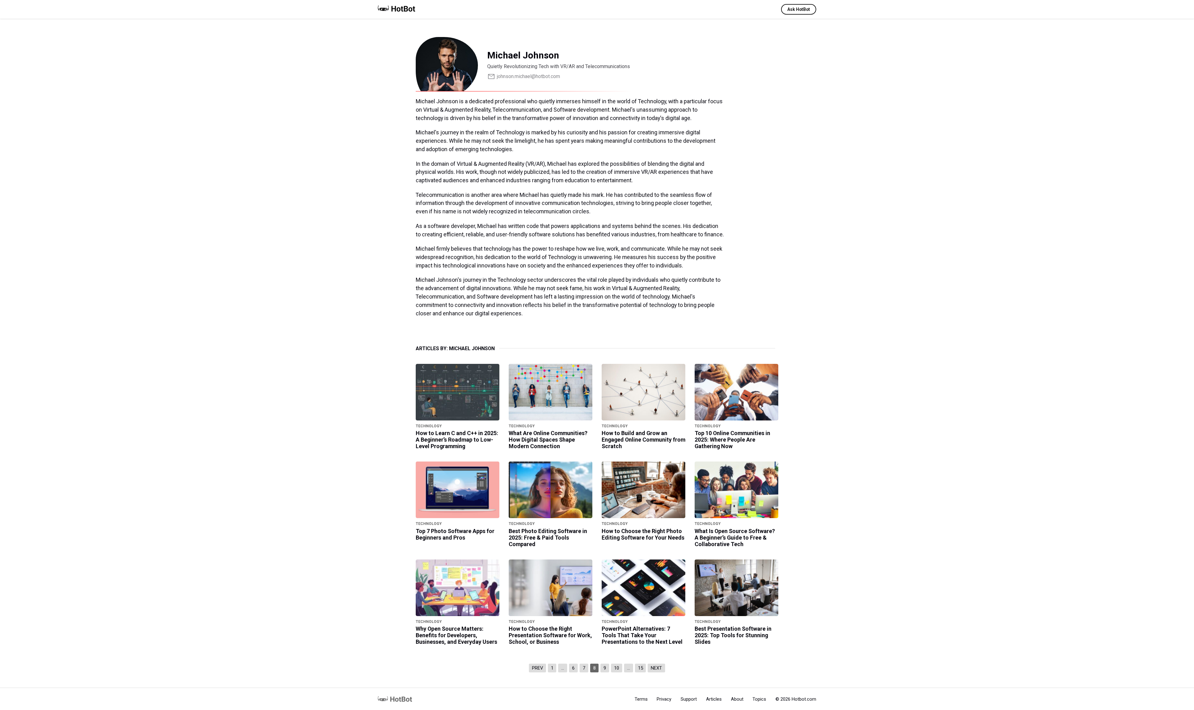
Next (656, 668)
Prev (537, 668)
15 (640, 668)
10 (616, 668)
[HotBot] (396, 12)
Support (689, 699)
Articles (714, 699)
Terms (641, 699)
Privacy (664, 699)
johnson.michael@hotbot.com (528, 76)
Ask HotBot (798, 9)
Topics (759, 699)
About (737, 699)
